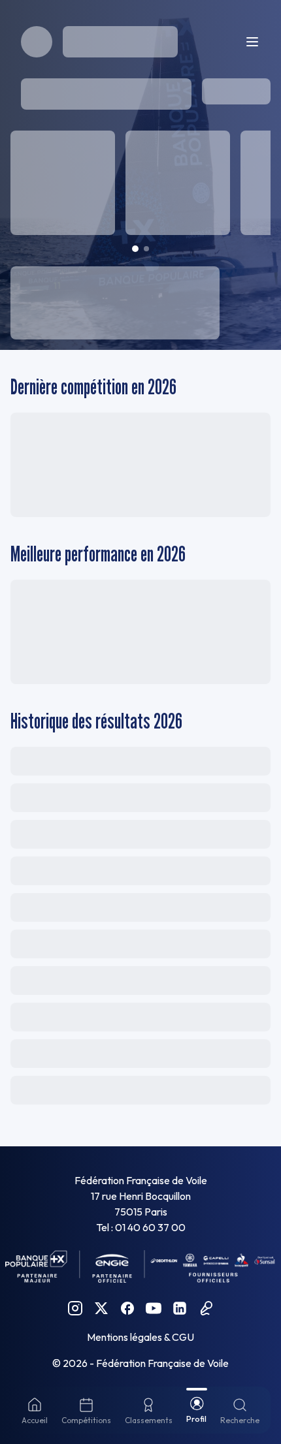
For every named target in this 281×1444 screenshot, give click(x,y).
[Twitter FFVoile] (101, 1308)
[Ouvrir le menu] (252, 42)
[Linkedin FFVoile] (179, 1308)
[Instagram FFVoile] (75, 1308)
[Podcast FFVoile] (205, 1308)
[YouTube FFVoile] (153, 1308)
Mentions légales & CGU (140, 1336)
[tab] (135, 248)
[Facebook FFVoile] (127, 1308)
